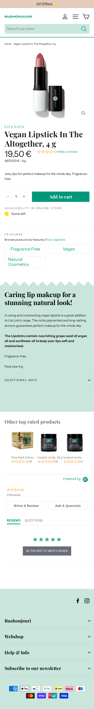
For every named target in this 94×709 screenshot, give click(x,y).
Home (8, 43)
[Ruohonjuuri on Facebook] (77, 600)
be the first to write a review (47, 551)
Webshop (14, 636)
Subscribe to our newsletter (33, 668)
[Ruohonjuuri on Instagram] (86, 600)
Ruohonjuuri (18, 621)
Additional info (21, 380)
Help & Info (17, 652)
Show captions (55, 239)
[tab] (26, 505)
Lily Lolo (14, 126)
